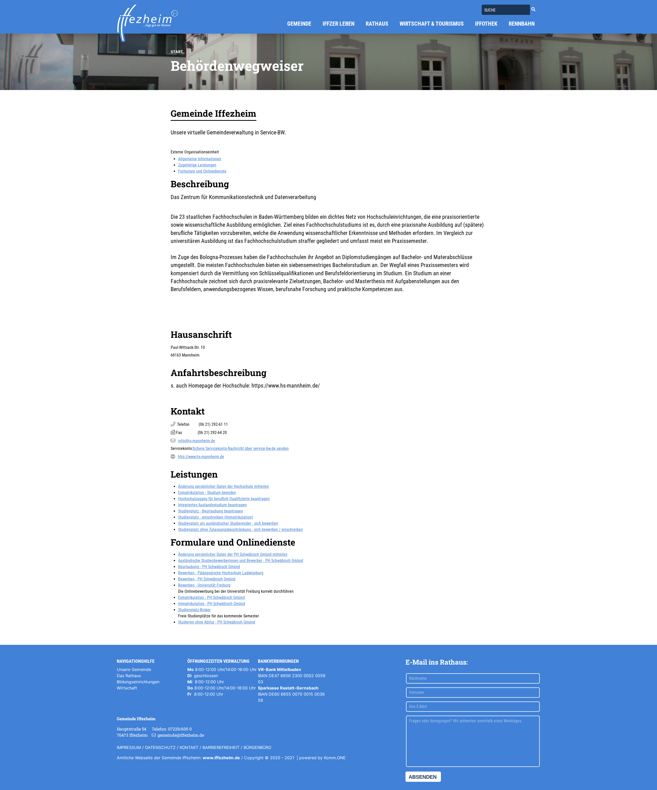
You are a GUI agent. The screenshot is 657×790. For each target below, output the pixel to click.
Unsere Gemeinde (134, 669)
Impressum (129, 747)
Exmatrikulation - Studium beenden (207, 492)
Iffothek (486, 24)
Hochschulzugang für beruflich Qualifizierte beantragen (224, 498)
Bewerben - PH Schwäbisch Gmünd (206, 579)
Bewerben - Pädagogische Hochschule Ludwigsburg (220, 572)
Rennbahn (522, 24)
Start (177, 52)
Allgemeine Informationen (199, 158)
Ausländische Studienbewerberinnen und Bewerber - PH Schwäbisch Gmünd (240, 560)
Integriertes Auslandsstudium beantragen (212, 504)
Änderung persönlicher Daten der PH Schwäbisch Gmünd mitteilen (232, 554)
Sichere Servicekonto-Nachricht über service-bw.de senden (240, 448)
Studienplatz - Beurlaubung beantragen (210, 511)
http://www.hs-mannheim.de (201, 456)
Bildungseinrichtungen (138, 681)
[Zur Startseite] (147, 23)
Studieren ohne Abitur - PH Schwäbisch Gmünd (216, 622)
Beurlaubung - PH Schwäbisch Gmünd (209, 566)
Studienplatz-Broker (194, 609)
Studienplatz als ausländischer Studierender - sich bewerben (228, 523)
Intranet (124, 768)
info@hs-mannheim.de (196, 440)
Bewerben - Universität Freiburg (204, 585)
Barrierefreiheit (220, 747)
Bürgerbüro (257, 747)
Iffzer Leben (338, 24)
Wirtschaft (127, 687)
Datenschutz (160, 747)
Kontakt (189, 747)
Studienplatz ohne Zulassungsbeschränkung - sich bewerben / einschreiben (240, 529)
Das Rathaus (129, 675)
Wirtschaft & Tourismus (432, 24)
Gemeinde (299, 24)
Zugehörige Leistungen (197, 165)
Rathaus (377, 24)
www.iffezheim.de (221, 757)
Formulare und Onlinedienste (202, 171)
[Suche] (533, 9)
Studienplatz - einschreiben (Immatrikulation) (215, 517)
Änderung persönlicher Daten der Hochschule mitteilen (223, 486)
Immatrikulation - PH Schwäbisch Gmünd (211, 603)
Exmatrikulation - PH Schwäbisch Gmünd (211, 597)
